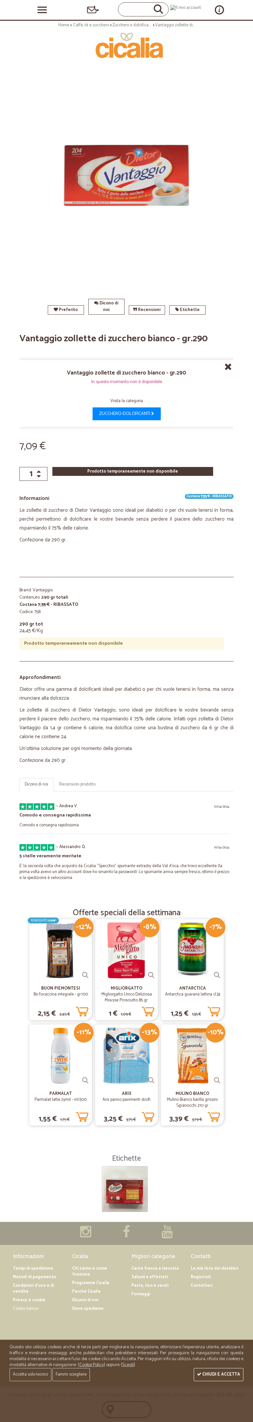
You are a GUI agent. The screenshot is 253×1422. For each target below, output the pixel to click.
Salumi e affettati (149, 1277)
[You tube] (167, 1235)
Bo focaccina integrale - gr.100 (61, 994)
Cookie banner (26, 1308)
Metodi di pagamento (34, 1277)
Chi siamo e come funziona (89, 1271)
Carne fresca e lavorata (155, 1268)
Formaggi (140, 1294)
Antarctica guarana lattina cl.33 (192, 994)
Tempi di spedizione (33, 1268)
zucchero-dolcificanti (125, 414)
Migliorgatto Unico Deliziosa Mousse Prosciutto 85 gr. (126, 997)
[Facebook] (126, 1235)
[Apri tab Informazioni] (219, 9)
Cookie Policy (91, 1365)
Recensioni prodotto (77, 784)
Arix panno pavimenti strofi (126, 1099)
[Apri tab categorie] (42, 10)
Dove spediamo (87, 1308)
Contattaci (201, 1285)
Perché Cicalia (86, 1291)
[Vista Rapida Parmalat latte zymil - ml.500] (85, 1080)
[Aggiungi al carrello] (82, 1010)
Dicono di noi (108, 306)
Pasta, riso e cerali (149, 1285)
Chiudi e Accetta (220, 1374)
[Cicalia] (126, 45)
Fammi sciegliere (71, 1374)
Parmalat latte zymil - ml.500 (61, 1099)
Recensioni (148, 309)
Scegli (128, 1365)
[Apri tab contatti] (92, 9)
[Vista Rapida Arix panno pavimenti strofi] (151, 1080)
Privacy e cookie (29, 1300)
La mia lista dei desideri (214, 1268)
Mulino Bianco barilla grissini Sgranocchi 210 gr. (192, 1102)
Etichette (189, 309)
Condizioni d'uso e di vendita (33, 1288)
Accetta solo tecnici (30, 1374)
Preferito (68, 309)
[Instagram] (85, 1235)
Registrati (201, 1277)
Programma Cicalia (90, 1283)
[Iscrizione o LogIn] (185, 7)
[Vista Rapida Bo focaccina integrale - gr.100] (85, 975)
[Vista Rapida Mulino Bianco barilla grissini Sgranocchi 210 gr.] (217, 1080)
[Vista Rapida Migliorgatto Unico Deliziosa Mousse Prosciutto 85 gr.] (151, 975)
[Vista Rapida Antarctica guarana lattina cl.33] (217, 975)
